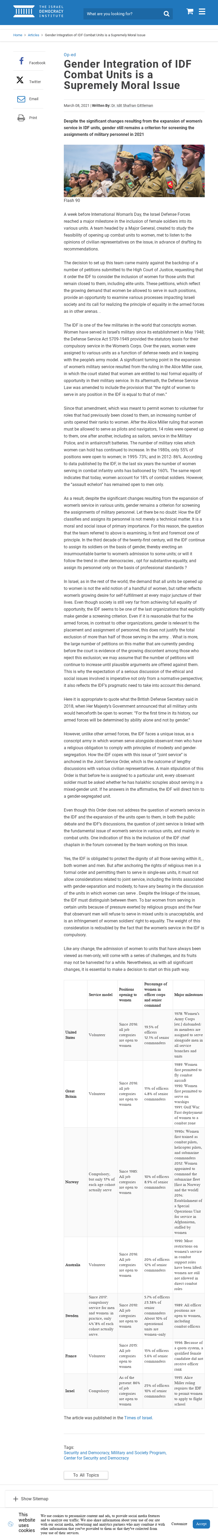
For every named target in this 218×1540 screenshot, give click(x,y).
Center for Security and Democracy (96, 1458)
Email (33, 99)
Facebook (37, 63)
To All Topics (86, 1475)
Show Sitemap (34, 1498)
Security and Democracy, (87, 1452)
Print (33, 118)
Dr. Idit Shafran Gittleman (132, 105)
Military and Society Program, (138, 1452)
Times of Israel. (138, 1417)
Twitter (35, 82)
